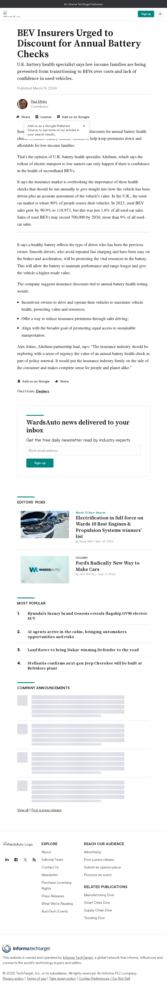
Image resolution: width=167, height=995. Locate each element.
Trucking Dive (94, 918)
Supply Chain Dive (98, 910)
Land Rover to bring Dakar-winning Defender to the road (83, 649)
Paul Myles (39, 101)
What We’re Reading (57, 903)
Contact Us (50, 867)
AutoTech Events (55, 911)
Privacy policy (13, 978)
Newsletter (50, 875)
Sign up (146, 13)
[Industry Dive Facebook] (15, 859)
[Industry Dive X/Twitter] (25, 859)
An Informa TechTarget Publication (83, 4)
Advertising (92, 852)
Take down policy (62, 978)
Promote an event (98, 875)
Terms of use (36, 978)
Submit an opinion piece (102, 867)
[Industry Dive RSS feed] (34, 859)
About (46, 852)
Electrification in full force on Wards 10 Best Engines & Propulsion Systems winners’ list (109, 527)
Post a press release (46, 810)
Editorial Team (52, 859)
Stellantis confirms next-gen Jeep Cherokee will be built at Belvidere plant (85, 666)
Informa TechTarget (78, 957)
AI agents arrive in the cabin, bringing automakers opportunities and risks (77, 634)
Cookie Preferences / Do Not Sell (104, 978)
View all (22, 810)
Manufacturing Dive (99, 895)
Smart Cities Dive (97, 902)
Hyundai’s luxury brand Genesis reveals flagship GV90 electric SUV (87, 616)
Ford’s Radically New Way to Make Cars (108, 566)
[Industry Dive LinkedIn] (6, 859)
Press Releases (53, 896)
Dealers (42, 391)
